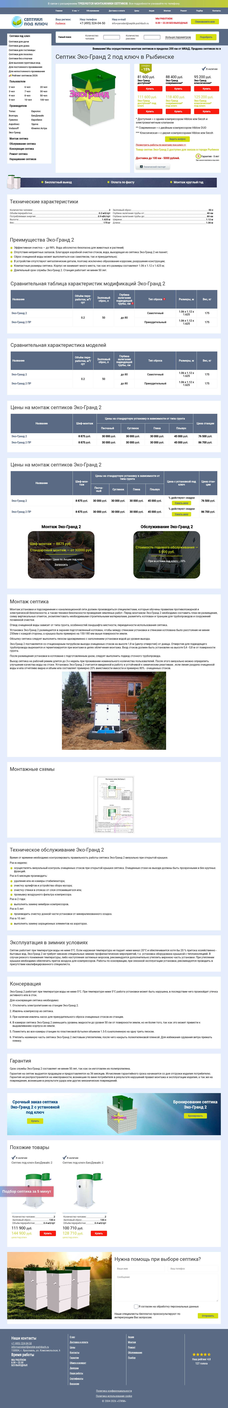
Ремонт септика (19, 154)
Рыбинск (60, 23)
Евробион (36, 119)
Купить (150, 88)
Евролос (36, 111)
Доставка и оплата (117, 11)
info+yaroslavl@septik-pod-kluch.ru (130, 23)
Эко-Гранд (15, 132)
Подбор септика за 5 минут (26, 1191)
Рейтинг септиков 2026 (25, 75)
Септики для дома (19, 45)
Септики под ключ (20, 36)
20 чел (43, 87)
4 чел (12, 95)
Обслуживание (92, 11)
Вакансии (74, 1383)
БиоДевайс (37, 115)
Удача (34, 124)
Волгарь (13, 115)
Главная (59, 11)
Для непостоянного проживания (27, 71)
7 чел (27, 91)
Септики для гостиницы (22, 50)
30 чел (43, 91)
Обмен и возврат (78, 1363)
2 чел (12, 87)
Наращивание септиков (23, 159)
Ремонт (183, 11)
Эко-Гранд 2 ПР (21, 322)
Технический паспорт (155, 166)
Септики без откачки (20, 58)
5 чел (12, 99)
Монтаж (167, 11)
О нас (72, 1337)
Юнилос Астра (39, 128)
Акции (151, 11)
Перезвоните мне (205, 21)
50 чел (43, 95)
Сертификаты (76, 1378)
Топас (12, 111)
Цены (136, 11)
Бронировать (195, 1115)
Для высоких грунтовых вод (24, 62)
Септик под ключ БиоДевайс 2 (32, 1162)
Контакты (216, 11)
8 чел (27, 95)
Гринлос (13, 119)
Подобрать (206, 37)
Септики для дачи (19, 41)
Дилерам (74, 1368)
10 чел (28, 99)
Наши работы (76, 1373)
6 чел (27, 87)
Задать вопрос (177, 139)
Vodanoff (14, 128)
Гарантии (74, 1357)
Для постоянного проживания (25, 67)
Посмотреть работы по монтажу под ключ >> (161, 145)
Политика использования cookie (114, 1396)
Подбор (199, 11)
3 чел (12, 91)
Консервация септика (22, 148)
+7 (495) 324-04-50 (92, 23)
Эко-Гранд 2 (19, 374)
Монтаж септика (19, 138)
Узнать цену (181, 503)
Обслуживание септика (23, 143)
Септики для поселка (21, 54)
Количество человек (91, 37)
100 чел (44, 99)
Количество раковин (132, 37)
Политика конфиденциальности (114, 1390)
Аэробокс (14, 124)
